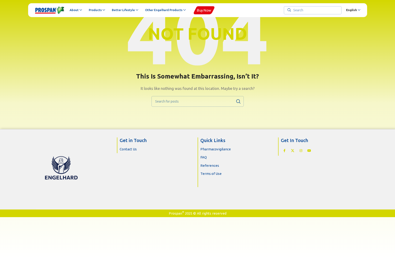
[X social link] (292, 150)
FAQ (203, 157)
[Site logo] (50, 10)
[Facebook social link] (284, 150)
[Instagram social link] (300, 150)
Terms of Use (211, 174)
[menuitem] (353, 10)
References (209, 165)
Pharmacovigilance (215, 149)
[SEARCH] (238, 101)
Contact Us (128, 149)
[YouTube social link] (309, 150)
